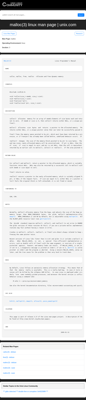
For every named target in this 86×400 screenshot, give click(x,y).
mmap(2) (13, 216)
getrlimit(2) (45, 219)
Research (79, 33)
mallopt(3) (73, 216)
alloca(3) (38, 301)
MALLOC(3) (7, 61)
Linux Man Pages (9, 33)
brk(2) (12, 301)
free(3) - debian (8, 357)
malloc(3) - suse (9, 373)
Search (81, 15)
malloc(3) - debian (9, 362)
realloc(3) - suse (9, 368)
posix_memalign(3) (50, 301)
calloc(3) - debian (9, 352)
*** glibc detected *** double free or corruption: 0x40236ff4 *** (25, 391)
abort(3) (71, 248)
